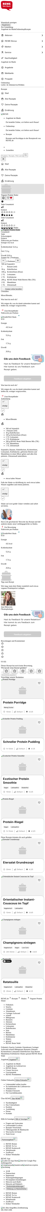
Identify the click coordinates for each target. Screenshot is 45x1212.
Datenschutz (10, 1173)
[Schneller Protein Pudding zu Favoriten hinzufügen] (39, 722)
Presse (8, 1111)
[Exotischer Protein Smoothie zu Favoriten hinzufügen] (39, 759)
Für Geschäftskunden (14, 1093)
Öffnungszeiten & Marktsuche (17, 1130)
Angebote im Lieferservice (16, 1066)
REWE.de (5, 999)
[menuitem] (22, 35)
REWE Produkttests (13, 1074)
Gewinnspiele (11, 1072)
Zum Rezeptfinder (11, 311)
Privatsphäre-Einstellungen (16, 1180)
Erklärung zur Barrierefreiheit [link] (17, 1189)
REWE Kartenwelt (13, 1148)
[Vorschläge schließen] (3, 159)
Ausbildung (10, 1109)
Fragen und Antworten (14, 1123)
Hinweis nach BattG (13, 1182)
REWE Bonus (11, 1068)
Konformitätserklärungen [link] (15, 1186)
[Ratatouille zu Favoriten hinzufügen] (39, 963)
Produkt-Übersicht (13, 1091)
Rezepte (23, 137)
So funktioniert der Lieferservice (18, 1086)
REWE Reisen (11, 1144)
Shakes (24, 999)
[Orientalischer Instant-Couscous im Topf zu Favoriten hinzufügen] (39, 880)
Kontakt (9, 1113)
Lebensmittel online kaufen (16, 1084)
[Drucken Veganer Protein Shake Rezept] (3, 198)
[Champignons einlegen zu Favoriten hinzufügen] (39, 923)
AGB (8, 1171)
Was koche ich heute (13, 1132)
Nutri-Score (10, 1134)
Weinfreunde (10, 1150)
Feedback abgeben (22, 379)
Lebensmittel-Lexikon (14, 1125)
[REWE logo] (4, 114)
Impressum (10, 1175)
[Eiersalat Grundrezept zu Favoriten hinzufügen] (39, 843)
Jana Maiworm (6, 607)
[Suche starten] (25, 155)
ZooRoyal (9, 1152)
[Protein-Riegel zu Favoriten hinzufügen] (39, 803)
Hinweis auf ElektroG (14, 1184)
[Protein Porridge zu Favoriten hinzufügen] (39, 683)
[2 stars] (15, 671)
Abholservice (11, 1089)
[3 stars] (23, 671)
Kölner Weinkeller (13, 1155)
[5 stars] (39, 671)
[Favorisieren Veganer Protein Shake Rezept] (9, 198)
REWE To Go (11, 1146)
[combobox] (12, 156)
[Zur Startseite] (9, 15)
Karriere (9, 1107)
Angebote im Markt (13, 1064)
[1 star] (6, 671)
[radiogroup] (22, 671)
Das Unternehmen (13, 1105)
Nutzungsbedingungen (14, 1178)
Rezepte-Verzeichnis (13, 1128)
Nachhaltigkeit (11, 1103)
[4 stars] (31, 671)
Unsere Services (12, 1070)
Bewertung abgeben (9, 675)
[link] (25, 120)
